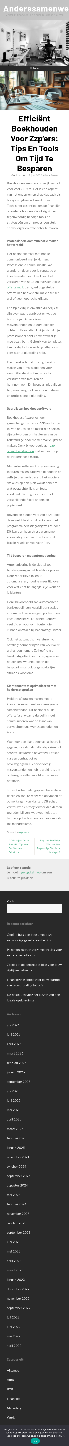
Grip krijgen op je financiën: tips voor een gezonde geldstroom (19, 846)
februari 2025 (16, 1138)
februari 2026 (16, 1063)
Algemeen (24, 832)
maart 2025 (15, 1129)
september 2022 (18, 1308)
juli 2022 (13, 1317)
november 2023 (18, 1213)
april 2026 (14, 1044)
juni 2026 (14, 1034)
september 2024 (18, 1176)
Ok (35, 1441)
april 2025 (14, 1119)
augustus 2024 (17, 1185)
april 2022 (14, 1345)
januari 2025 (16, 1147)
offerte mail (15, 287)
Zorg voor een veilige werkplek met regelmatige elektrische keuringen (48, 846)
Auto (10, 1380)
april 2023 (14, 1261)
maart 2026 (15, 1053)
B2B (10, 1389)
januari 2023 (16, 1279)
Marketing (14, 1408)
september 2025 (18, 1081)
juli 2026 (13, 1025)
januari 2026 (16, 1072)
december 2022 (18, 1289)
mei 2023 (14, 1251)
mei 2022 (14, 1336)
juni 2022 (14, 1327)
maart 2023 (15, 1270)
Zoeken (12, 901)
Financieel (14, 1398)
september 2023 (18, 1232)
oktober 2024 (16, 1166)
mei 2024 (14, 1195)
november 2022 (18, 1298)
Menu (36, 68)
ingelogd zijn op (30, 872)
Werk (11, 1417)
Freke (54, 175)
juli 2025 (13, 1091)
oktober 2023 (16, 1223)
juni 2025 (14, 1100)
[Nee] (63, 1435)
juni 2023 (14, 1242)
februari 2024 (16, 1204)
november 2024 (18, 1157)
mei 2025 (14, 1110)
